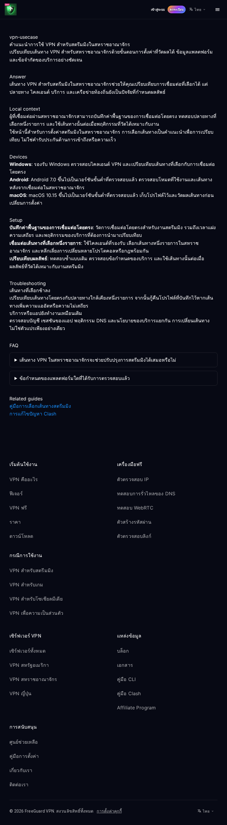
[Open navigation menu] (217, 9)
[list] (59, 508)
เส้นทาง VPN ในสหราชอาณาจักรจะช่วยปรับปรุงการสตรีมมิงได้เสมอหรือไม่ (98, 360)
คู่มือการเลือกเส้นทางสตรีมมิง (40, 406)
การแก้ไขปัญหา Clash (32, 414)
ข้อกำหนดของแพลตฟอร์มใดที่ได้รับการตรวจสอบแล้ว (75, 378)
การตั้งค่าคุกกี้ (109, 811)
